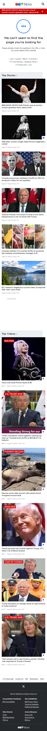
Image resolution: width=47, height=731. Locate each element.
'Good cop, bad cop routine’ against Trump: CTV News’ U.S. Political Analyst (23, 549)
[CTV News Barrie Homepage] (23, 4)
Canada (18, 59)
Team (42, 679)
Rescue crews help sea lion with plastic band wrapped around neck (21, 494)
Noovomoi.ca (29, 717)
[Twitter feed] (23, 686)
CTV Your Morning (16, 62)
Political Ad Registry (32, 707)
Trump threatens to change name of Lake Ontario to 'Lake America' (23, 605)
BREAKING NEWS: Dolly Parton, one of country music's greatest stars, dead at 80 (22, 106)
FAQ (26, 679)
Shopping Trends (30, 62)
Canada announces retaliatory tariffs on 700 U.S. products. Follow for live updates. (23, 179)
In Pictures (33, 59)
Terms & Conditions (32, 704)
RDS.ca (27, 720)
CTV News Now (21, 65)
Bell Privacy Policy (31, 702)
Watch (25, 59)
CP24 (5, 715)
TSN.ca (5, 720)
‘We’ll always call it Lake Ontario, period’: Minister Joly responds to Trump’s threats (23, 660)
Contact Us (19, 679)
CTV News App (8, 679)
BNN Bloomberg (8, 717)
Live (30, 65)
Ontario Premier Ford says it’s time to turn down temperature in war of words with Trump (23, 216)
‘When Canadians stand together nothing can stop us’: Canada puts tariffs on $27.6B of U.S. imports (22, 438)
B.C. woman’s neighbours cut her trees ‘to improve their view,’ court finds (23, 288)
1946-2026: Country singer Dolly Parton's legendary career (23, 143)
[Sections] (4, 4)
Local (11, 59)
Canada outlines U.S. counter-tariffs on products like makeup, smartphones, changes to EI (23, 252)
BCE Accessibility (9, 702)
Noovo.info (29, 715)
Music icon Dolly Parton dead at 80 (17, 383)
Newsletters (34, 679)
